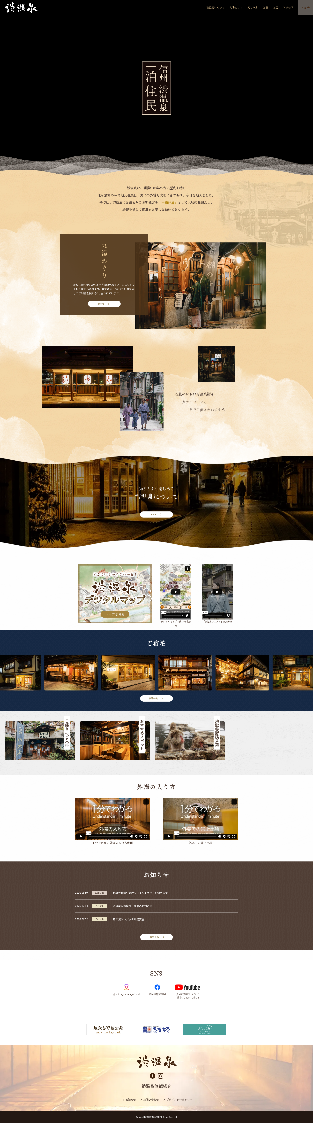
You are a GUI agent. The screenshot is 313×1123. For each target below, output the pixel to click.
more (101, 303)
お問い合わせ (151, 1099)
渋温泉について (215, 7)
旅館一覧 (153, 698)
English (306, 7)
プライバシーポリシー (179, 1099)
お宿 (265, 7)
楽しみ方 (252, 7)
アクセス (288, 7)
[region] (156, 740)
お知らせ (131, 1099)
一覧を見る (153, 937)
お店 (275, 7)
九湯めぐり (236, 7)
